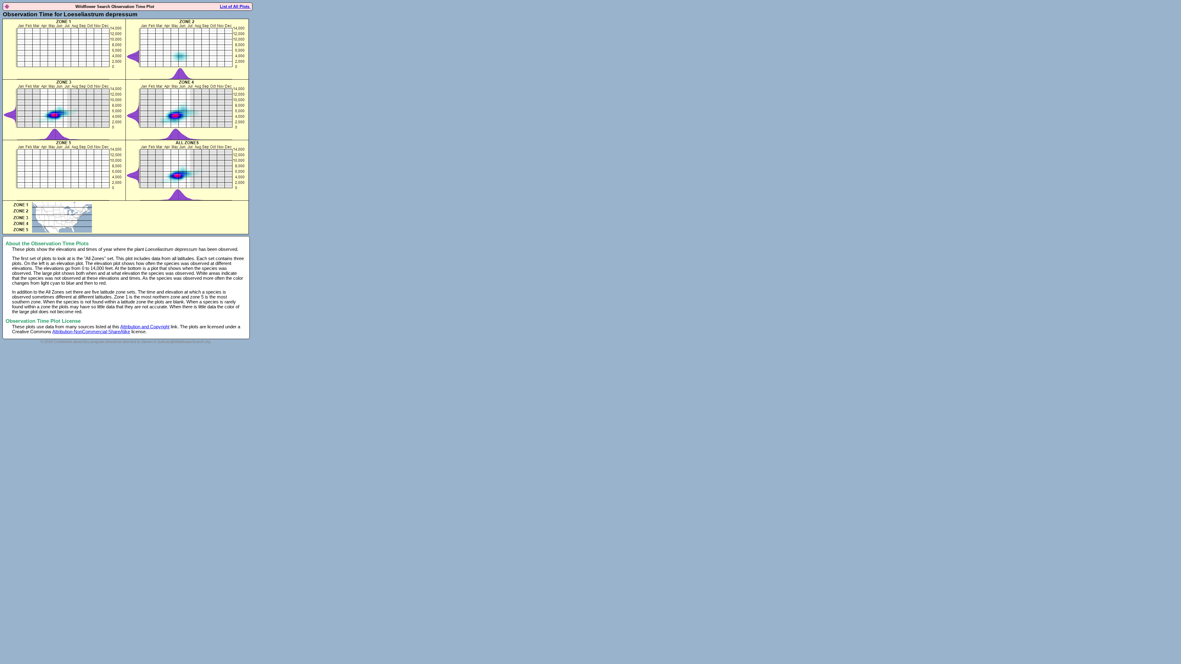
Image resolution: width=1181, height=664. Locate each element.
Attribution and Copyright (144, 326)
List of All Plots (235, 6)
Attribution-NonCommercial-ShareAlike (91, 331)
